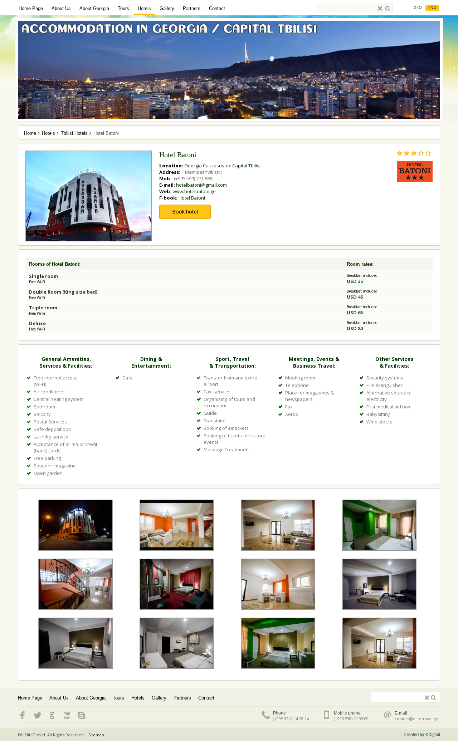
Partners (191, 8)
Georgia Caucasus (204, 165)
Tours (123, 8)
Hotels (144, 8)
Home (30, 133)
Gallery (167, 8)
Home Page (31, 8)
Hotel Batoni (192, 198)
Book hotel (185, 211)
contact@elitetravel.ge (416, 718)
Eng (432, 7)
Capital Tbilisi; (247, 165)
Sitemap (96, 734)
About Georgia (94, 8)
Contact (217, 8)
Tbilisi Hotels (74, 133)
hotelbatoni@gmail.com (201, 185)
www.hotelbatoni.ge (194, 191)
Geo (418, 7)
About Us (61, 8)
